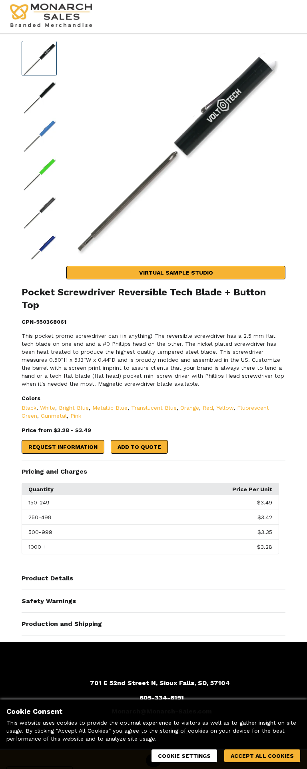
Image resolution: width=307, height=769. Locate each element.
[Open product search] (273, 16)
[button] (153, 471)
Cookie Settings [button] (184, 756)
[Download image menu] (275, 51)
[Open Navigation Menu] (289, 16)
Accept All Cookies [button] (262, 756)
